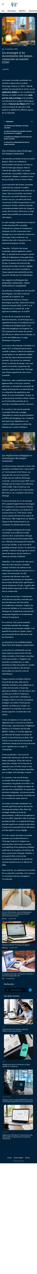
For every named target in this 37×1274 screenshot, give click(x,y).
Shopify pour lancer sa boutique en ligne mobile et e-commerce (16, 1065)
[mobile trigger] (3, 4)
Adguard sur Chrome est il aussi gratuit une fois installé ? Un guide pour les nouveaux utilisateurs (17, 1137)
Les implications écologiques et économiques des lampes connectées (18, 138)
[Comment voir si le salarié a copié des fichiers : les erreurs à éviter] (18, 1011)
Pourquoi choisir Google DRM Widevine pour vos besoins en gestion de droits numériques (17, 1101)
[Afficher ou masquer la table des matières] (23, 121)
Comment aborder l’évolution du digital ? (16, 945)
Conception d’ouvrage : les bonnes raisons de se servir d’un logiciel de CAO (18, 975)
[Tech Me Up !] (14, 4)
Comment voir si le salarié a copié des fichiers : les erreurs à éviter (15, 1030)
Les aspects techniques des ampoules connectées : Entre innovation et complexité (18, 132)
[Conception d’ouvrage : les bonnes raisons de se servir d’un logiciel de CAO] (18, 961)
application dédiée (9, 92)
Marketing (4, 948)
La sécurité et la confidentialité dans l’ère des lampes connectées (16, 143)
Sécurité (4, 918)
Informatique (6, 1097)
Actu (3, 978)
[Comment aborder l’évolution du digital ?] (18, 932)
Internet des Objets (17, 104)
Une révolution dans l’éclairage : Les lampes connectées (16, 127)
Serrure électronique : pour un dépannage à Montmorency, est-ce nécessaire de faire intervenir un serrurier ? (17, 914)
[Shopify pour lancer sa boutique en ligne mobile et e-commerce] (18, 1047)
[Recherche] (33, 4)
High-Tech (6, 69)
